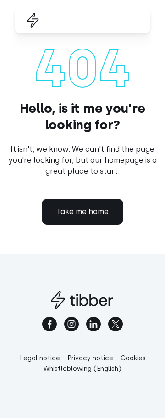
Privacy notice (90, 358)
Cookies (133, 358)
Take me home (82, 211)
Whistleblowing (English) (82, 369)
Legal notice (40, 358)
